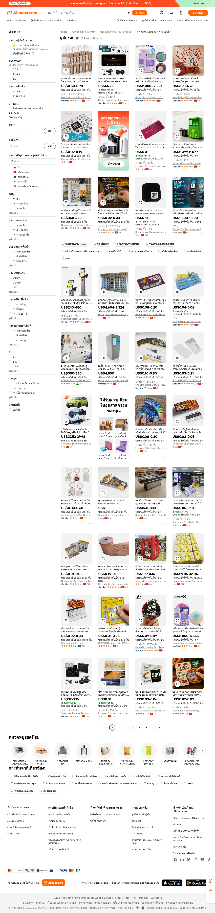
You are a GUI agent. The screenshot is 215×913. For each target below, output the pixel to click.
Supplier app (101, 882)
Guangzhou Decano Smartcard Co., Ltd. (113, 515)
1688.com (73, 897)
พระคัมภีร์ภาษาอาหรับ (116, 776)
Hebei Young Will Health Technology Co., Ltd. (188, 97)
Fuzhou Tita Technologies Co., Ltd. (188, 229)
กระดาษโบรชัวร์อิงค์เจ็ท (129, 244)
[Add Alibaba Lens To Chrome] (53, 882)
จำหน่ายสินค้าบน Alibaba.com (188, 818)
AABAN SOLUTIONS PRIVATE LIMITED (76, 380)
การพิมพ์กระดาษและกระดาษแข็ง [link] (154, 31)
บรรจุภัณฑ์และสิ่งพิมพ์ (83, 31)
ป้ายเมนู (150, 783)
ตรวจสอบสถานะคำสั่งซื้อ (186, 831)
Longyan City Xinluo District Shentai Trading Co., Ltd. (150, 448)
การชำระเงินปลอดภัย (59, 814)
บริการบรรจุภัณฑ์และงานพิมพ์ (116, 31)
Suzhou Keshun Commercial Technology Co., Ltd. (150, 515)
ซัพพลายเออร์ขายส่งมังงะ (86, 776)
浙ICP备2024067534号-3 (193, 908)
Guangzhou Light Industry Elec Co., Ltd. (113, 380)
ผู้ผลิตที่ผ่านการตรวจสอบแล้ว (105, 814)
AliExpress (59, 897)
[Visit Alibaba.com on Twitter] (189, 859)
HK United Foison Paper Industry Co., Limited (113, 584)
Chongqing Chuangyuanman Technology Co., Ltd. (76, 443)
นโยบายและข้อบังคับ (59, 849)
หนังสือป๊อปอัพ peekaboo (76, 244)
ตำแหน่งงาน (13, 833)
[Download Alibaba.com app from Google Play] (197, 882)
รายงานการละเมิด (141, 849)
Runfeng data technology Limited (113, 229)
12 (153, 727)
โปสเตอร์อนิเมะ (170, 783)
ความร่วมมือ (179, 846)
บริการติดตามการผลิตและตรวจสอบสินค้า (64, 841)
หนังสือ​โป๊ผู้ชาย (49, 791)
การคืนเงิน (137, 833)
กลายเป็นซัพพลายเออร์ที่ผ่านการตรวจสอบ (190, 839)
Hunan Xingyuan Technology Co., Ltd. (188, 163)
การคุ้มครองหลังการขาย (60, 833)
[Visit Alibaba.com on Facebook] (175, 859)
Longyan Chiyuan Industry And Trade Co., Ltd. (150, 166)
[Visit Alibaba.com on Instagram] (196, 859)
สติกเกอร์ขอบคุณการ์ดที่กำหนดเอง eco (82, 251)
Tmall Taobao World (91, 897)
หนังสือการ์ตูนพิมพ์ (169, 251)
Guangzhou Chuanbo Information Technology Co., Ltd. (150, 97)
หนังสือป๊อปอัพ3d (143, 776)
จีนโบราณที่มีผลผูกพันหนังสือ (161, 244)
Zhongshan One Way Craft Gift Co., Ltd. (76, 515)
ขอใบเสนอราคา (98, 821)
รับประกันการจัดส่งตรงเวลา (62, 827)
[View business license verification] (137, 908)
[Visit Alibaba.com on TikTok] (209, 859)
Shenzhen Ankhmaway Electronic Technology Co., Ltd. (150, 232)
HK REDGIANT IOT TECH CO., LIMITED (150, 314)
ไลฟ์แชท (136, 821)
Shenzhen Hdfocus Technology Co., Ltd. (76, 318)
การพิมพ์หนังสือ (194, 251)
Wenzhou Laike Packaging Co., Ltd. (76, 97)
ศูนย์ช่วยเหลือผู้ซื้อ (141, 814)
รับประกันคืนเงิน (56, 821)
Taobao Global (121, 897)
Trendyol (143, 897)
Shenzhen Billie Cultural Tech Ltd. (150, 384)
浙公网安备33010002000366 (162, 908)
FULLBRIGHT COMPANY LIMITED (188, 380)
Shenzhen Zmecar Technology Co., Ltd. (113, 100)
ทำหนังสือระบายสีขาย (55, 783)
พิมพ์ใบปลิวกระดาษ (83, 783)
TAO (134, 897)
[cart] (171, 13)
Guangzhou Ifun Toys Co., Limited (150, 581)
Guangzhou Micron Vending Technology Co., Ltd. (113, 314)
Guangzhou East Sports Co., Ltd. (76, 225)
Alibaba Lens (18, 882)
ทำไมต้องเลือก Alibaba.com (21, 814)
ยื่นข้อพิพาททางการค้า (143, 827)
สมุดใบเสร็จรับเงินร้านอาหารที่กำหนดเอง (119, 783)
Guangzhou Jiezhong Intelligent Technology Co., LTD (76, 581)
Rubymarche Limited (72, 643)
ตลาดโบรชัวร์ (115, 251)
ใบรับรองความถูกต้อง (23, 791)
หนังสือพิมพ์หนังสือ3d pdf (25, 783)
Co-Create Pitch (15, 821)
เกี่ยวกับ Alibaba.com (18, 807)
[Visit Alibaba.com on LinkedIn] (182, 859)
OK (50, 131)
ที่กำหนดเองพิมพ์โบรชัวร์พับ (26, 776)
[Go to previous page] (105, 727)
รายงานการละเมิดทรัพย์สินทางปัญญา (148, 841)
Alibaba (63, 31)
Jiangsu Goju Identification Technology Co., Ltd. (188, 321)
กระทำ (190, 783)
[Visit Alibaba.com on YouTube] (202, 859)
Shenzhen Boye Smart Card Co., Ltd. (188, 522)
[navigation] (32, 380)
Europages (156, 897)
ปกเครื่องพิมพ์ (103, 244)
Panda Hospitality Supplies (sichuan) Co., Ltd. (150, 647)
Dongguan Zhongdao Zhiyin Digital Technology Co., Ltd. (188, 443)
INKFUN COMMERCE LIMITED (113, 643)
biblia (67, 258)
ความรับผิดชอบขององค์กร (20, 827)
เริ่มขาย (177, 824)
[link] (210, 881)
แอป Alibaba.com (149, 882)
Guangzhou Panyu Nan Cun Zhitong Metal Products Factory (188, 581)
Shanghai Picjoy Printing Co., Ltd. (76, 159)
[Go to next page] (159, 727)
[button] (128, 13)
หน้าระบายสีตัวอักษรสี (170, 776)
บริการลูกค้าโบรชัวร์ (57, 776)
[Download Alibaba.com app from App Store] (172, 882)
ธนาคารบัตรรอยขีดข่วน (141, 251)
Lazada (107, 897)
